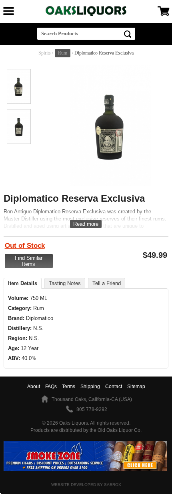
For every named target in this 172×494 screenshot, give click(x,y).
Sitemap (136, 386)
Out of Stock (25, 245)
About (33, 386)
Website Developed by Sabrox (86, 484)
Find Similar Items (28, 261)
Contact (113, 386)
